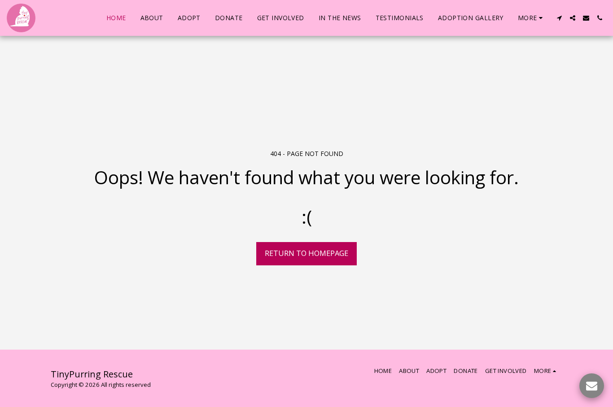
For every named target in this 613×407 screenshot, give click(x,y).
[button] (559, 18)
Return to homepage (306, 253)
